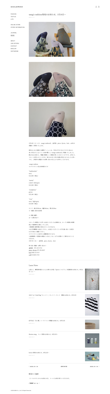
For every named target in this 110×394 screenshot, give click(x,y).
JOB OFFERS (15, 43)
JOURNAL (14, 33)
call (30, 255)
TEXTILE (13, 16)
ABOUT (13, 41)
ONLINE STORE (15, 24)
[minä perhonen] (17, 7)
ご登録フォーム (33, 383)
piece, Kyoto (33, 250)
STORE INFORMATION (18, 27)
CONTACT (14, 46)
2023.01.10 (34, 366)
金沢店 (31, 248)
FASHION (13, 14)
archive (64, 366)
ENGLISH (13, 48)
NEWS (12, 35)
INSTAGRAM (14, 51)
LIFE (12, 19)
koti (30, 252)
